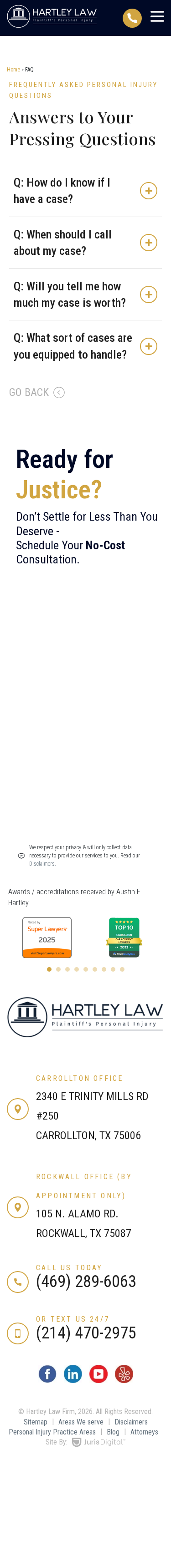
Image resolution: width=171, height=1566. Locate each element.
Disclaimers (131, 1422)
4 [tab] (76, 969)
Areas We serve (81, 1422)
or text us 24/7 (72, 1319)
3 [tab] (67, 969)
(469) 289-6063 (86, 1281)
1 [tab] (49, 969)
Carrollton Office (79, 1078)
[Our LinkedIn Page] (73, 1380)
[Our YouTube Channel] (98, 1380)
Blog (113, 1432)
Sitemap (35, 1422)
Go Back (29, 392)
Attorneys (144, 1432)
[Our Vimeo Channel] (124, 1380)
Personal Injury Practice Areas (52, 1432)
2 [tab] (58, 969)
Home (13, 69)
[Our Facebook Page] (47, 1380)
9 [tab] (122, 969)
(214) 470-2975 (86, 1333)
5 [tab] (85, 969)
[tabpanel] (90, 937)
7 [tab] (104, 969)
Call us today (69, 1267)
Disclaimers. (42, 864)
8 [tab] (113, 969)
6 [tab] (95, 969)
